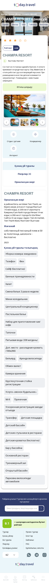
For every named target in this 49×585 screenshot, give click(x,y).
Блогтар (29, 536)
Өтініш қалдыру (24, 87)
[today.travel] (24, 5)
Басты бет (6, 580)
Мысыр (15, 25)
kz (7, 555)
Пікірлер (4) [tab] (24, 174)
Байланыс (30, 540)
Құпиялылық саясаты (35, 548)
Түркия (5, 25)
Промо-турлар (32, 532)
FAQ (27, 544)
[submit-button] (41, 508)
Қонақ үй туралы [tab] (24, 166)
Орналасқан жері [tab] (25, 182)
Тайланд (32, 25)
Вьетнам (44, 25)
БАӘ (23, 25)
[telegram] (37, 555)
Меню (43, 580)
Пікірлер (6, 544)
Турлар (6, 532)
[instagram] (44, 555)
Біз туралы (7, 540)
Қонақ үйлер (8, 536)
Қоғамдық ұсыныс (10, 548)
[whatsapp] (29, 555)
